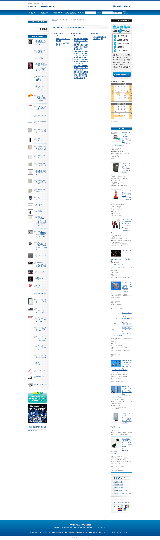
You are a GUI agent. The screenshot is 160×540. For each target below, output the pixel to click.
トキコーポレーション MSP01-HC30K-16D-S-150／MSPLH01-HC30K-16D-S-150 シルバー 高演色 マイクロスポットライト (127, 322)
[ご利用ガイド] (43, 12)
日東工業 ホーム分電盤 (41, 51)
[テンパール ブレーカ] (30, 198)
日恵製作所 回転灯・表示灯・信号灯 (41, 107)
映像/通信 (39, 211)
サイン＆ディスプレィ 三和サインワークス (41, 347)
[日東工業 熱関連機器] (30, 190)
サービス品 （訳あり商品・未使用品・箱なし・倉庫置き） (41, 98)
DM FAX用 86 (41, 384)
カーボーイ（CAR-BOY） (41, 286)
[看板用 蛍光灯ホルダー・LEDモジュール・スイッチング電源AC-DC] (30, 65)
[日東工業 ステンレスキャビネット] (30, 130)
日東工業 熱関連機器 (41, 190)
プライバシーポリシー (121, 532)
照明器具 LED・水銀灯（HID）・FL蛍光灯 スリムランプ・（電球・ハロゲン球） (41, 221)
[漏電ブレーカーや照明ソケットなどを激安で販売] (41, 6)
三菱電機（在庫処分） (119, 145)
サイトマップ (105, 532)
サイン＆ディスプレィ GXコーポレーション (41, 310)
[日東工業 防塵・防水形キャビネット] (30, 181)
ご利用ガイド (45, 532)
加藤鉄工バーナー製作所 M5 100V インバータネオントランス (127, 390)
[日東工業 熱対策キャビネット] (30, 164)
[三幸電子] (30, 205)
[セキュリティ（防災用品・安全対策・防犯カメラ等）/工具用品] (30, 243)
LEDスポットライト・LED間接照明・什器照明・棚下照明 (41, 233)
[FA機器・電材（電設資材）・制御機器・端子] (30, 263)
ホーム (54, 20)
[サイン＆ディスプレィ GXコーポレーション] (30, 308)
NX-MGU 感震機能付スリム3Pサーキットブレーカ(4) (81, 61)
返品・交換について (121, 490)
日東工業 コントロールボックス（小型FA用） (41, 147)
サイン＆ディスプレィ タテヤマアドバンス (41, 338)
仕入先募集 (70, 532)
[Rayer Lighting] (30, 272)
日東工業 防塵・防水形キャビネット (41, 182)
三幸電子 (39, 205)
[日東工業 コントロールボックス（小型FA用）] (30, 147)
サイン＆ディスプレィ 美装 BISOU (41, 329)
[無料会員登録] (122, 76)
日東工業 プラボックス (41, 156)
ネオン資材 (39, 58)
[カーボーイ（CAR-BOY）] (30, 285)
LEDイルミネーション (41, 278)
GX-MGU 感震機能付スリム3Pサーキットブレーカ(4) (81, 68)
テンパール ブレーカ (41, 198)
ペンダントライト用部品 (119, 370)
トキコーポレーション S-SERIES (41, 78)
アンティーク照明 (41, 255)
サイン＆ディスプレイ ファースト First (41, 319)
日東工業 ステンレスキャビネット (41, 131)
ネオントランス (117, 397)
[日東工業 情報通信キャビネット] (30, 172)
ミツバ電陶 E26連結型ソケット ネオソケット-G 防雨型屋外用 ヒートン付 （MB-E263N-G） (127, 444)
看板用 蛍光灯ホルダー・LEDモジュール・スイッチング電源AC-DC (41, 67)
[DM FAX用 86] (30, 385)
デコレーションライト (119, 264)
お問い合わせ (58, 532)
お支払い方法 (119, 485)
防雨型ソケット (117, 453)
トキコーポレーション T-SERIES (41, 87)
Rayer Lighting (41, 272)
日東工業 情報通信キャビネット (41, 172)
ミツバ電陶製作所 (41, 122)
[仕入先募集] (70, 12)
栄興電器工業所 (41, 116)
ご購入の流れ (119, 482)
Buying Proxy (32, 430)
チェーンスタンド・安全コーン (126, 199)
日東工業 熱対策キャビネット (41, 164)
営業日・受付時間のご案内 (123, 493)
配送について (119, 487)
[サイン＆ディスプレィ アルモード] (30, 301)
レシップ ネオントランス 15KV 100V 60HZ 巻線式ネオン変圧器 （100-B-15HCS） (127, 419)
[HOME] (32, 12)
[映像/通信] (30, 211)
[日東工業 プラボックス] (30, 156)
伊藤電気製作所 (41, 293)
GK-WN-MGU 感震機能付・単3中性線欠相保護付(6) (81, 47)
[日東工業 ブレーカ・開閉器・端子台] (30, 42)
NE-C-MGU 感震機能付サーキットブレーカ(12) (81, 41)
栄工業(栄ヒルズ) (41, 371)
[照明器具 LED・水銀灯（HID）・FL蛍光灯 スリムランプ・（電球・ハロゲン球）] (30, 217)
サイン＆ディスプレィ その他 (41, 356)
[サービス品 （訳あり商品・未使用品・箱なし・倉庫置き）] (30, 95)
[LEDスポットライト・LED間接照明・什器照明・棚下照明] (30, 232)
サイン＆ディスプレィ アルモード (41, 301)
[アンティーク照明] (30, 255)
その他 (125, 291)
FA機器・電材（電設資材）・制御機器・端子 (41, 264)
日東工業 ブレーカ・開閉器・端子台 (41, 42)
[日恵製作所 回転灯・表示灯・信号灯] (30, 105)
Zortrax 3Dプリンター (41, 377)
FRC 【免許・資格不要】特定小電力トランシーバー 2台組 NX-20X (127, 223)
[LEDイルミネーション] (30, 279)
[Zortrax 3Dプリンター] (30, 377)
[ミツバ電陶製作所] (30, 122)
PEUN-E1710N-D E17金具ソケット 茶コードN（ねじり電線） (127, 364)
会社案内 (35, 532)
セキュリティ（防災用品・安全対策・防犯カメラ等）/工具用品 (41, 246)
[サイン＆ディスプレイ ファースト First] (30, 317)
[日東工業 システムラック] (30, 139)
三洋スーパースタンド (41, 363)
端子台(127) (95, 33)
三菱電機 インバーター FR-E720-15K (126, 165)
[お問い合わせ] (57, 12)
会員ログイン (82, 532)
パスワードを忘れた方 (125, 12)
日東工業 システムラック (41, 139)
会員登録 (94, 532)
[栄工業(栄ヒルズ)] (30, 371)
